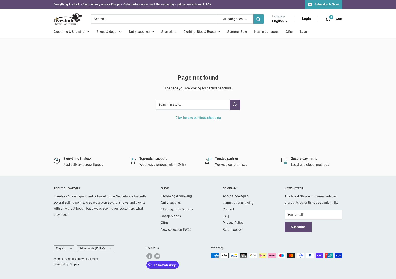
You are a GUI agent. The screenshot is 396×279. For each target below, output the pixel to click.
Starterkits (168, 32)
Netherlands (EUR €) (92, 248)
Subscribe (298, 227)
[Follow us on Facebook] (149, 256)
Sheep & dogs (106, 32)
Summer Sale (237, 32)
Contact (228, 209)
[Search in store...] (235, 105)
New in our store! (266, 32)
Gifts (289, 32)
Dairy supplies (139, 32)
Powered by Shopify (66, 264)
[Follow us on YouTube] (157, 256)
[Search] (258, 19)
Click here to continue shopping (198, 118)
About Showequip (236, 196)
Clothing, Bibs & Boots (199, 32)
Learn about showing (238, 203)
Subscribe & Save (327, 4)
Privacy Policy (233, 223)
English (60, 248)
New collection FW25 (176, 230)
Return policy (232, 230)
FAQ (226, 216)
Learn (304, 32)
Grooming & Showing (69, 32)
